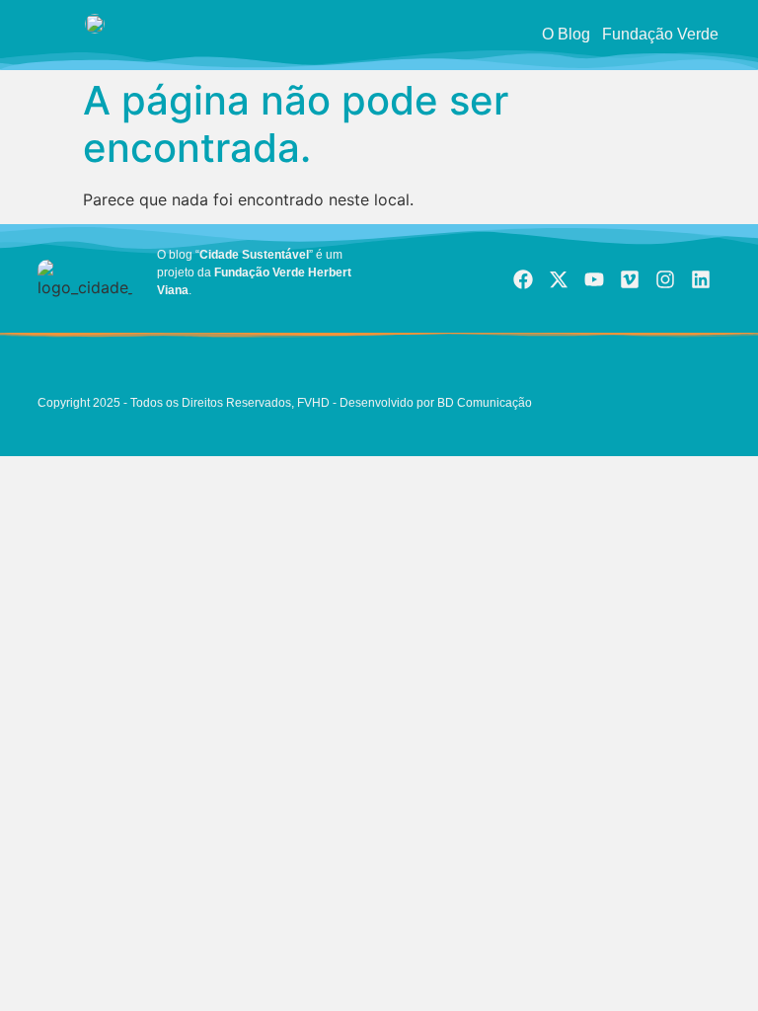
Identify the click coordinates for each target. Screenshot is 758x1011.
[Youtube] (594, 279)
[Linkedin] (701, 279)
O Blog (566, 34)
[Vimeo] (630, 279)
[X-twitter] (558, 279)
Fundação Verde (660, 34)
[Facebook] (523, 279)
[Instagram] (665, 279)
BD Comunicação (483, 403)
